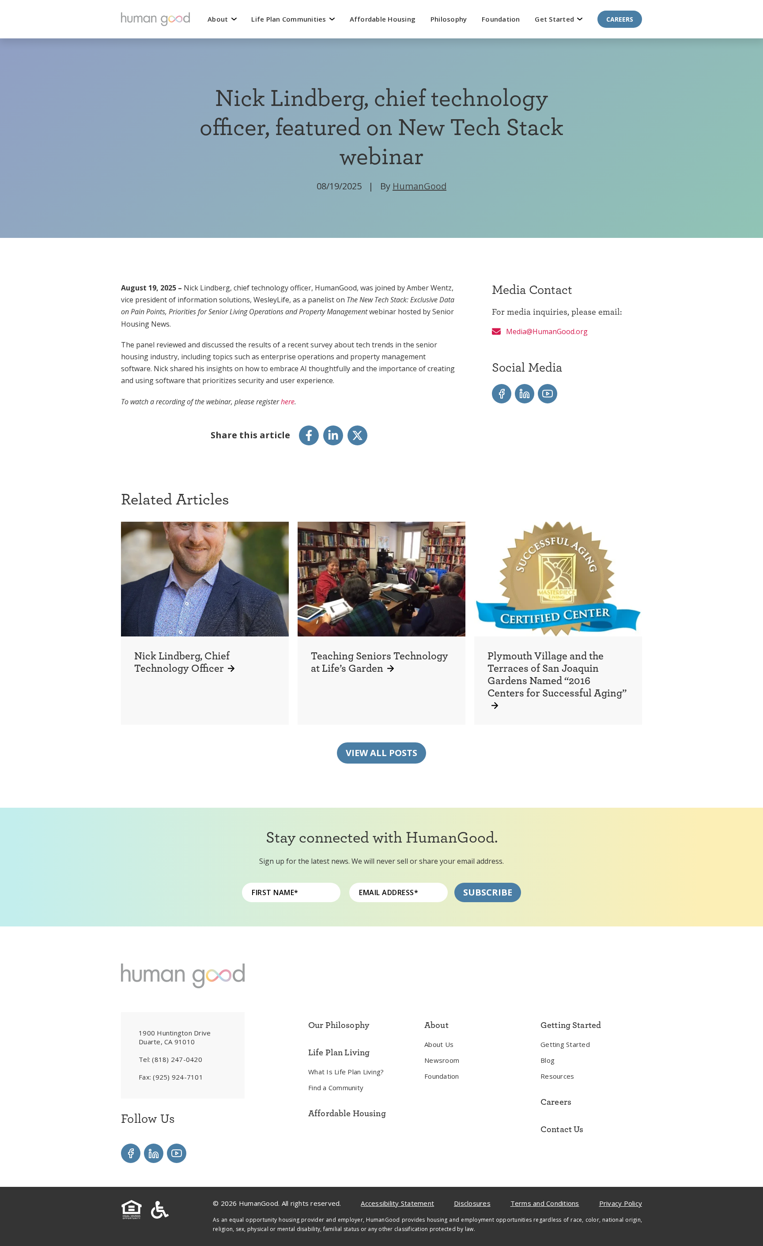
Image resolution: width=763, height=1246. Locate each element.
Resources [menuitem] (557, 1076)
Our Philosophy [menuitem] (338, 1025)
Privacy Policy (620, 1203)
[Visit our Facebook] (501, 393)
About (219, 19)
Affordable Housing (383, 19)
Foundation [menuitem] (441, 1076)
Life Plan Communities (289, 19)
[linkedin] (333, 435)
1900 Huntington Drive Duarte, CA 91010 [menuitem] (175, 1037)
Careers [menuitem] (555, 1101)
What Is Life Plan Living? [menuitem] (346, 1071)
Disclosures (472, 1203)
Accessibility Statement (397, 1203)
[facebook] (309, 435)
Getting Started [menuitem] (565, 1044)
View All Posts (381, 753)
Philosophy (449, 19)
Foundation (501, 19)
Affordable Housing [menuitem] (347, 1113)
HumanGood (419, 186)
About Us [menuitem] (438, 1044)
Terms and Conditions (544, 1203)
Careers (619, 19)
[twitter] (357, 435)
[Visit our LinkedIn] (524, 393)
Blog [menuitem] (547, 1060)
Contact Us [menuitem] (562, 1129)
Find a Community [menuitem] (335, 1087)
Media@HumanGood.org (546, 331)
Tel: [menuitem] (170, 1059)
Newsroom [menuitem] (441, 1060)
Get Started (555, 19)
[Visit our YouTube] (547, 393)
